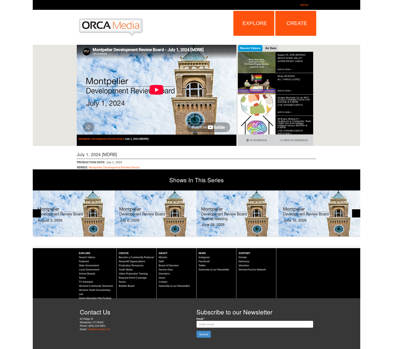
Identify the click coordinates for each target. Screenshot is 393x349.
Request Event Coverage (133, 277)
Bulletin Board (126, 286)
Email (200, 318)
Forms (122, 281)
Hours (162, 277)
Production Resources (131, 265)
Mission (163, 257)
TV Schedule (258, 140)
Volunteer (243, 265)
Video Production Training (133, 273)
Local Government (89, 269)
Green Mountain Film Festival (95, 298)
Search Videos (87, 257)
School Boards (87, 273)
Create (297, 23)
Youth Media (126, 269)
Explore (255, 23)
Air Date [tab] (270, 48)
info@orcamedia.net (98, 329)
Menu (304, 5)
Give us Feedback (295, 140)
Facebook (204, 261)
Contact (163, 281)
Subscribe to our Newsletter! (174, 286)
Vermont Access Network (252, 269)
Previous (37, 213)
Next (356, 213)
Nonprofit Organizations (132, 261)
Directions (164, 273)
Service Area (166, 269)
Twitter (202, 265)
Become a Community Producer (136, 257)
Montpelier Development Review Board (102, 138)
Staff (161, 261)
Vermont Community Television (96, 286)
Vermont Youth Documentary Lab (95, 292)
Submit (203, 334)
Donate (242, 257)
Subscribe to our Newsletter (214, 269)
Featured (84, 261)
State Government (89, 265)
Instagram (204, 257)
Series (82, 277)
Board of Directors (169, 265)
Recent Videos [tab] (250, 48)
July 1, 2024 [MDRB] (137, 138)
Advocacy (243, 261)
